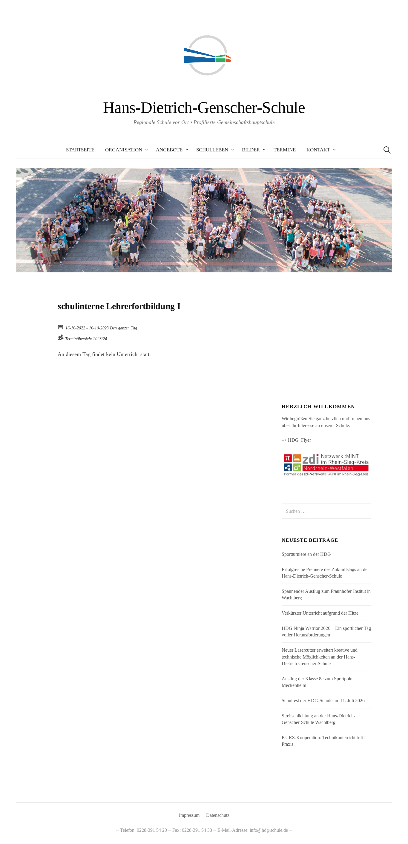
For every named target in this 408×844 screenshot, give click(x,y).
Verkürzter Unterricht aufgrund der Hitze (320, 613)
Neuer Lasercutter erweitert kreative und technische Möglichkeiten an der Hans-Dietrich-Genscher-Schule (320, 656)
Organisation (123, 150)
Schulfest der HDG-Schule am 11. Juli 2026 (323, 700)
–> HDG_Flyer (296, 440)
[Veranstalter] (61, 337)
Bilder (251, 150)
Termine (285, 150)
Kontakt (318, 150)
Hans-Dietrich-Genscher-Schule (204, 107)
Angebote (169, 150)
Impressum (189, 815)
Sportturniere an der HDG (306, 554)
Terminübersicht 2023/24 (86, 339)
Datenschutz (217, 815)
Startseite (80, 150)
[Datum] (61, 326)
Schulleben (212, 150)
